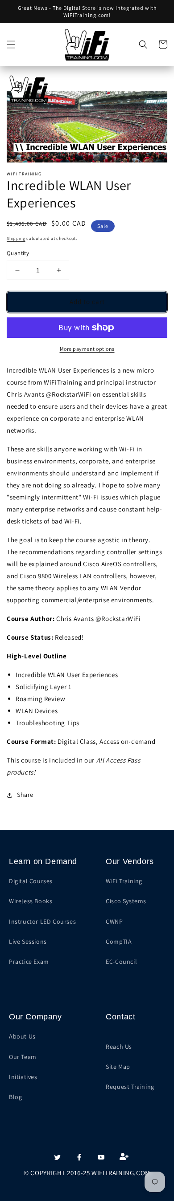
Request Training (130, 1087)
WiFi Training (124, 881)
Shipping (16, 238)
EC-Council (121, 962)
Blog (15, 1097)
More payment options (87, 348)
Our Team (23, 1057)
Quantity (18, 253)
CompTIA (119, 941)
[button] (11, 44)
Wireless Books (30, 901)
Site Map (118, 1067)
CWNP (114, 921)
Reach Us (119, 1047)
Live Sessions (28, 941)
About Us (22, 1036)
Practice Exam (29, 962)
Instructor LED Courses (42, 921)
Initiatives (23, 1077)
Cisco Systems (126, 901)
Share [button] (25, 795)
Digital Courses (31, 881)
